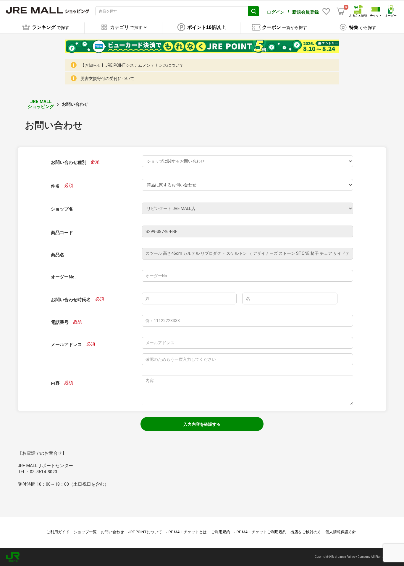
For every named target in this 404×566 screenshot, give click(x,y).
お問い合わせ (112, 532)
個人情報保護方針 (340, 532)
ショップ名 (62, 209)
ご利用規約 (220, 532)
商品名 (57, 254)
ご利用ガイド (58, 532)
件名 (55, 186)
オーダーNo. (63, 277)
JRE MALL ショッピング (41, 104)
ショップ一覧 (85, 532)
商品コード (62, 232)
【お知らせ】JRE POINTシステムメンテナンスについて (132, 65)
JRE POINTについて (145, 532)
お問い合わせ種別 (68, 162)
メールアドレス (66, 344)
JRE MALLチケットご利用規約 (260, 532)
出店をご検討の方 (305, 532)
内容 (55, 383)
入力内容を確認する (202, 424)
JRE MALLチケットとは (186, 532)
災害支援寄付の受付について (107, 78)
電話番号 (60, 322)
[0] (341, 11)
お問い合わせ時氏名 (71, 299)
